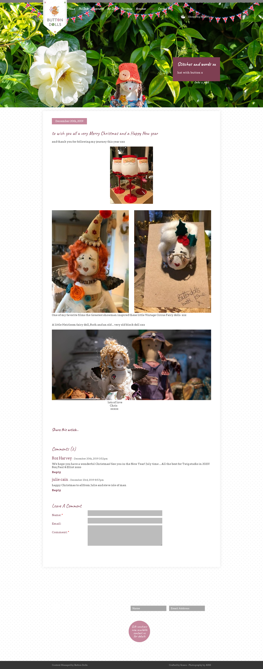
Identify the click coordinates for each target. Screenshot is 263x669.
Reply (56, 472)
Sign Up (198, 616)
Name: (57, 515)
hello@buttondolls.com (184, 637)
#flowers (100, 609)
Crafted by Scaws (178, 665)
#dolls (118, 609)
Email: (56, 523)
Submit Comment (143, 552)
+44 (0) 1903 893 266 (185, 629)
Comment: (60, 532)
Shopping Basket (198, 16)
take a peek (201, 82)
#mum (110, 609)
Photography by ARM (200, 665)
